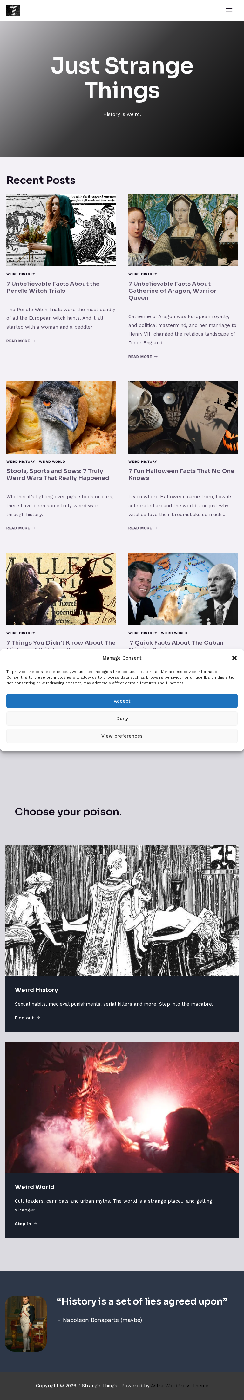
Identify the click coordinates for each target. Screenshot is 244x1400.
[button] (234, 658)
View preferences (122, 736)
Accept (122, 701)
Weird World (52, 461)
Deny (122, 718)
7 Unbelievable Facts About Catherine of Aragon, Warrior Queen (172, 290)
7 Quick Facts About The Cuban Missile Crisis (175, 646)
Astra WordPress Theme (179, 1386)
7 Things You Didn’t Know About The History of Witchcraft (61, 646)
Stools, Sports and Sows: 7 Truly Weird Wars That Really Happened (57, 474)
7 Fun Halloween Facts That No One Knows (181, 474)
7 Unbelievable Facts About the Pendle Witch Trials (53, 287)
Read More (21, 341)
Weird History (20, 274)
